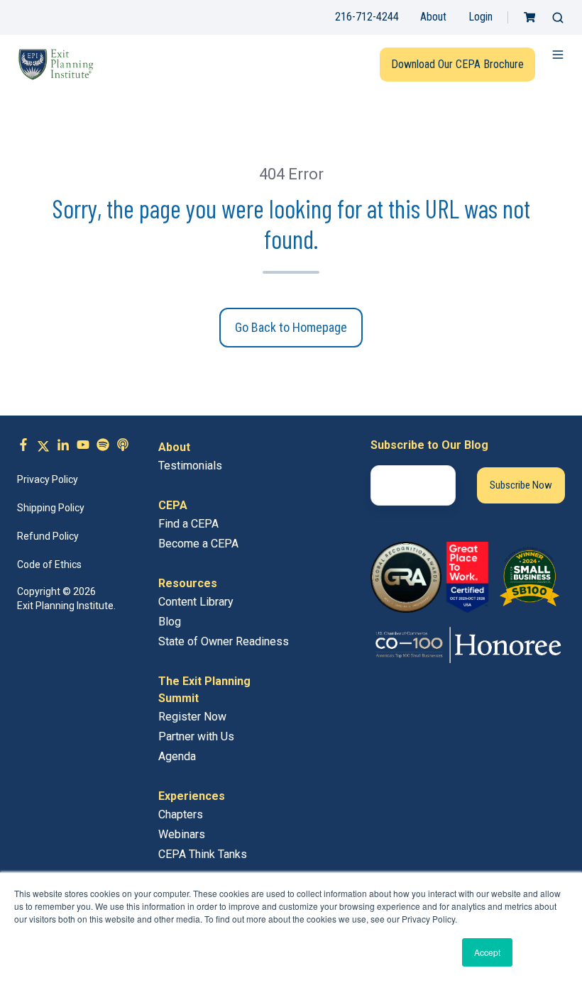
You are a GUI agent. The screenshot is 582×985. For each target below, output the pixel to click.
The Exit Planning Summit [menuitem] (204, 689)
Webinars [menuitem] (181, 834)
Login (480, 16)
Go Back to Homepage (291, 327)
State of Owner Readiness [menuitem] (223, 641)
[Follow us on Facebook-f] (23, 447)
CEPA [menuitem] (172, 505)
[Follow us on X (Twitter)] (43, 447)
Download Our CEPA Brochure (457, 64)
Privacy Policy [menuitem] (47, 479)
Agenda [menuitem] (177, 756)
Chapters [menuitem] (180, 814)
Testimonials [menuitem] (190, 465)
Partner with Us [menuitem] (196, 736)
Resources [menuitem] (187, 583)
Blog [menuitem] (169, 621)
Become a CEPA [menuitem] (198, 543)
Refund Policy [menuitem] (48, 536)
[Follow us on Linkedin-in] (63, 447)
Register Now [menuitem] (192, 716)
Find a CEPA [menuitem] (188, 523)
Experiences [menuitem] (191, 796)
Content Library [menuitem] (196, 601)
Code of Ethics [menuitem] (49, 564)
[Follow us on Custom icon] (103, 447)
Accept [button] (487, 952)
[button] (558, 18)
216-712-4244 (367, 16)
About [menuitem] (174, 447)
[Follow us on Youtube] (83, 447)
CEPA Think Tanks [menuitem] (202, 854)
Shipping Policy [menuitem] (50, 507)
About (433, 16)
